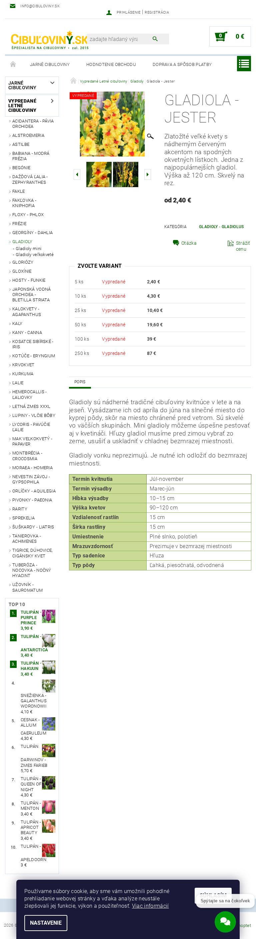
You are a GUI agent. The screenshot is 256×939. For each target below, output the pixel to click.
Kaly (17, 323)
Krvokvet (23, 364)
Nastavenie (46, 923)
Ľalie (18, 382)
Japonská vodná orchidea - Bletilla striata (31, 295)
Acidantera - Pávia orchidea (33, 124)
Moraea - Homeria (32, 467)
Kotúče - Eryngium (33, 355)
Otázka (189, 243)
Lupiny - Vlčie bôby (33, 415)
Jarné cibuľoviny (50, 64)
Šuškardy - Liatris (33, 526)
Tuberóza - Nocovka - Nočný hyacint (31, 570)
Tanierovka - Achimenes (26, 538)
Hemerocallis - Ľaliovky (29, 394)
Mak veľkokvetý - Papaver (32, 441)
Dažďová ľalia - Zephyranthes (30, 179)
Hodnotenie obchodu (111, 64)
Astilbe (20, 144)
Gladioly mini (28, 248)
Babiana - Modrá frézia (31, 156)
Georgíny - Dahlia (32, 232)
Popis (80, 382)
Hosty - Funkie (28, 280)
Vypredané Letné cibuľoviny (22, 105)
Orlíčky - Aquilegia (34, 490)
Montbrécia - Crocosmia (27, 456)
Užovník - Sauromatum (27, 587)
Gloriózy (23, 262)
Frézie (19, 223)
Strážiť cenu (243, 246)
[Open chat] (225, 919)
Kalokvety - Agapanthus (26, 311)
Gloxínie (22, 271)
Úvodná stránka (13, 64)
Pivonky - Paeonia (32, 499)
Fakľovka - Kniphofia (24, 203)
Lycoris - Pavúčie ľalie (31, 427)
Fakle (18, 191)
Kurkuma (22, 373)
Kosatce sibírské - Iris (33, 344)
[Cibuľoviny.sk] (49, 40)
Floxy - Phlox (28, 214)
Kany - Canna (27, 332)
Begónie (21, 167)
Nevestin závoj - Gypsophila (31, 479)
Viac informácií (150, 906)
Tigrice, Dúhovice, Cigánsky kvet (32, 553)
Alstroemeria (28, 135)
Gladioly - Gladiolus (221, 226)
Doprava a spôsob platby (182, 64)
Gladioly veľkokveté (35, 254)
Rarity (19, 508)
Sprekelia (23, 517)
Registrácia (157, 12)
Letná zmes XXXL (31, 406)
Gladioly (22, 241)
